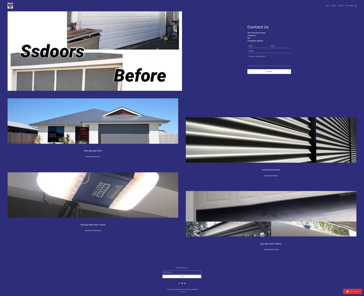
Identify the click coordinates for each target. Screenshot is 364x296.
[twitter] (182, 283)
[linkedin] (185, 283)
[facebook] (179, 283)
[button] (355, 6)
